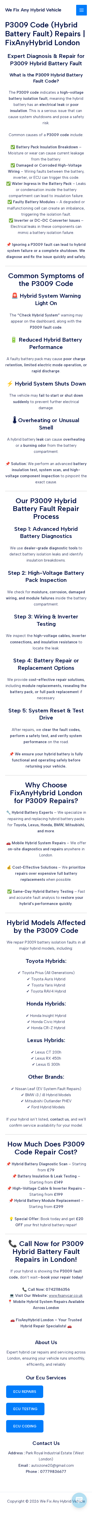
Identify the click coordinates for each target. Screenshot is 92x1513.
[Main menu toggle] (81, 10)
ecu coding (24, 1426)
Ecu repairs (24, 1392)
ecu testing (25, 1409)
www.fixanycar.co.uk (66, 1295)
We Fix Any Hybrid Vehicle (33, 10)
